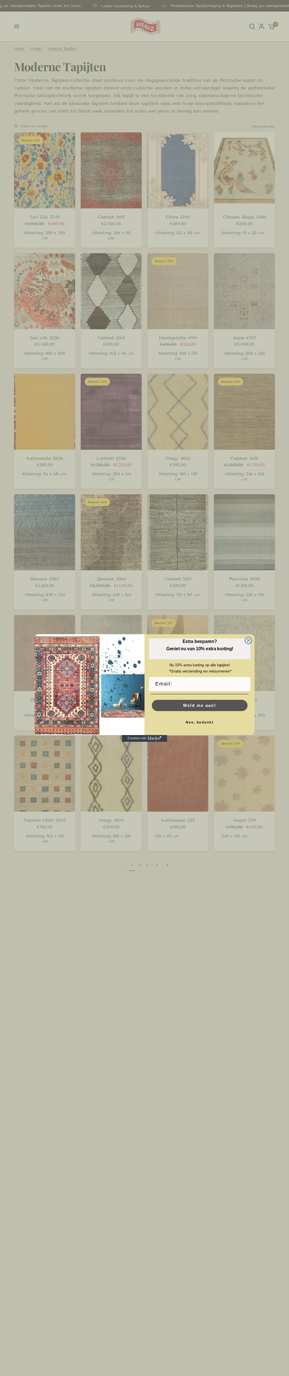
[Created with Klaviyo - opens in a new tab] (144, 738)
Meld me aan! (199, 705)
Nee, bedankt (200, 722)
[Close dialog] (248, 640)
